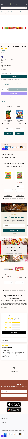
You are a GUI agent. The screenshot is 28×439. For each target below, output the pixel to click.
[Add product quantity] (7, 89)
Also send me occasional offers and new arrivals (14, 83)
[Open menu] (1, 4)
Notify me (14, 76)
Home (2, 11)
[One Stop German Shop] (14, 4)
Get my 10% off (14, 230)
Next (26, 11)
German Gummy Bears (9, 11)
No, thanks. (14, 233)
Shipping (3, 101)
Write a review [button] (14, 332)
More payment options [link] (14, 97)
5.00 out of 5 (17, 318)
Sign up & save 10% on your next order (14, 1)
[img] (5, 345)
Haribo (3, 49)
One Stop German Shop (12, 430)
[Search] (25, 7)
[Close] (25, 204)
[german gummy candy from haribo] (14, 29)
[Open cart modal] (25, 4)
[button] (4, 48)
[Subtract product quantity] (2, 89)
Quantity (2, 86)
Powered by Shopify (22, 430)
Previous (22, 11)
